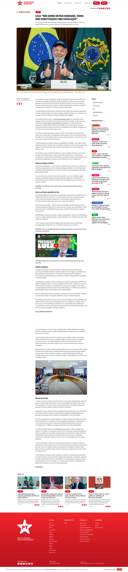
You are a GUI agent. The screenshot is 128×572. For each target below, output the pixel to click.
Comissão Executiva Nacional (86, 534)
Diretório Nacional (84, 536)
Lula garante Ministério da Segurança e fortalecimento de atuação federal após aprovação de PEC (101, 180)
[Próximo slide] (85, 393)
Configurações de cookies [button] (109, 569)
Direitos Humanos (53, 541)
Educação (96, 125)
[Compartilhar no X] (37, 505)
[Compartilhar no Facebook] (17, 104)
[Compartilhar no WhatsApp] (21, 104)
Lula (94, 109)
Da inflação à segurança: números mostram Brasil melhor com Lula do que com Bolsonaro (52, 495)
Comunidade (98, 520)
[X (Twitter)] (103, 8)
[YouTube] (105, 8)
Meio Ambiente (52, 550)
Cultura (95, 163)
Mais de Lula (20, 474)
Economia (51, 525)
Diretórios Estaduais (84, 541)
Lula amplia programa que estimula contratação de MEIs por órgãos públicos (28, 495)
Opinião (51, 545)
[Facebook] (100, 8)
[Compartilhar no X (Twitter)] (19, 104)
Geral (65, 523)
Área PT (96, 3)
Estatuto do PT (83, 525)
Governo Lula (96, 105)
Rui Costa (95, 115)
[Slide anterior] (37, 393)
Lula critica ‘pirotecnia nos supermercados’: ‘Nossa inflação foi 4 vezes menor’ (75, 495)
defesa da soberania (98, 102)
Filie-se (104, 3)
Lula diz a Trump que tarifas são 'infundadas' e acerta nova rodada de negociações (101, 207)
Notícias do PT (52, 552)
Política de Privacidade (51, 569)
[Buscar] (109, 3)
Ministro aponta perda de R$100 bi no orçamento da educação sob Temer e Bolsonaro (100, 130)
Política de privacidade (54, 563)
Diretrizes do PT (69, 520)
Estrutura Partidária (84, 532)
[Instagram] (102, 8)
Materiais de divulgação (25, 540)
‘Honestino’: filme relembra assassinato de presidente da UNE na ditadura (101, 167)
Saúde (50, 532)
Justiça (50, 548)
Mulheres (51, 534)
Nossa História (83, 523)
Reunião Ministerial (97, 112)
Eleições (95, 139)
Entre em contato (99, 527)
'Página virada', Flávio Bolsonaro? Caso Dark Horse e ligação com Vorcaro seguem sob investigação (101, 219)
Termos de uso (52, 561)
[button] (60, 3)
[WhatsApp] (107, 8)
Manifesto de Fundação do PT (87, 529)
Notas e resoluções (23, 538)
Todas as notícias (23, 12)
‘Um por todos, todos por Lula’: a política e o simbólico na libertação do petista (101, 155)
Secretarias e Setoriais (85, 539)
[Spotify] (109, 8)
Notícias (51, 520)
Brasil (95, 214)
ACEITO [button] (119, 569)
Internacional (97, 202)
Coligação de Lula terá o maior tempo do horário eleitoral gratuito (99, 143)
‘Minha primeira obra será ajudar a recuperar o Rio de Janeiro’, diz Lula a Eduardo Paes (100, 194)
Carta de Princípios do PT (85, 527)
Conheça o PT (83, 520)
